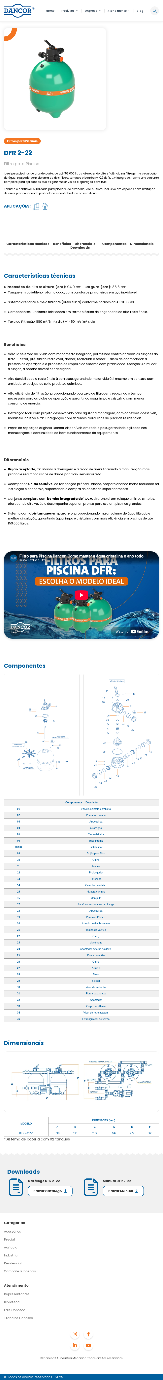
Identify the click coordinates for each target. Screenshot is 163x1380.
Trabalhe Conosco (18, 1318)
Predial (9, 1239)
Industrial (11, 1255)
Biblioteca (11, 1302)
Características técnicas (28, 244)
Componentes (114, 244)
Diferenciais (85, 244)
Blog (140, 11)
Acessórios (12, 1231)
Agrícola (10, 1247)
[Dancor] (19, 11)
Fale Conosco (14, 1310)
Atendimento (117, 11)
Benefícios (62, 244)
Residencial (12, 1263)
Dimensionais (141, 244)
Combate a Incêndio (20, 1271)
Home (50, 11)
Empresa (90, 11)
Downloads (80, 247)
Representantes (16, 1294)
